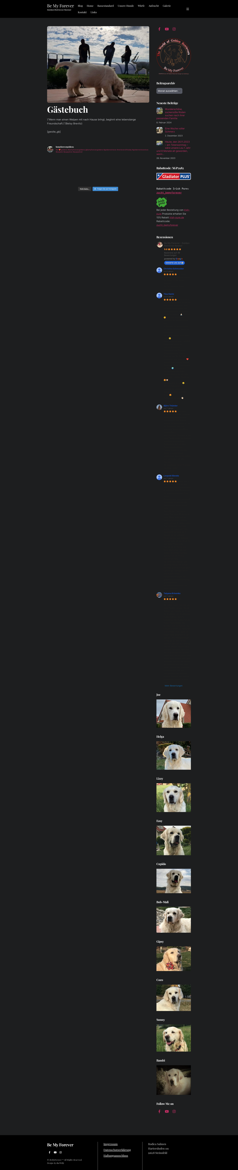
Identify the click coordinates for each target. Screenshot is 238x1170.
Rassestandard (105, 5)
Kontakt (82, 12)
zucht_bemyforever (169, 192)
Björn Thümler (171, 405)
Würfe (141, 5)
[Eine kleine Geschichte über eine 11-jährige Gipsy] (59, 163)
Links (94, 12)
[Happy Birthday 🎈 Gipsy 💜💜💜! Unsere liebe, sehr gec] (111, 163)
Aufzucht (154, 5)
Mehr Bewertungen (173, 685)
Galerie (167, 5)
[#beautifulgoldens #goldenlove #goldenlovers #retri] (137, 163)
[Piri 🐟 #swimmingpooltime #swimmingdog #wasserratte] (59, 178)
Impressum (111, 1144)
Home (90, 5)
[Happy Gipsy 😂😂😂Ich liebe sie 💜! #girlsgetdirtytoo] (85, 163)
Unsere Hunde (126, 5)
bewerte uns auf (173, 262)
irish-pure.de (177, 217)
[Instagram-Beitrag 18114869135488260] (111, 178)
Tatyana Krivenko (172, 593)
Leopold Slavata (171, 475)
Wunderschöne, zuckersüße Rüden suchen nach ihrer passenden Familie (171, 114)
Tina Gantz (169, 294)
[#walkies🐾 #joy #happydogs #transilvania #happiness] (137, 178)
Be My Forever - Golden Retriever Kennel (177, 244)
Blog (80, 5)
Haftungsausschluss (116, 1155)
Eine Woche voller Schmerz (175, 130)
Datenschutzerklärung (117, 1150)
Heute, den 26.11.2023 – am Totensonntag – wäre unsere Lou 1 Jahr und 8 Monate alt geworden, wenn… (173, 148)
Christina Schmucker (174, 268)
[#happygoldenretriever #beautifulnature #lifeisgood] (85, 178)
